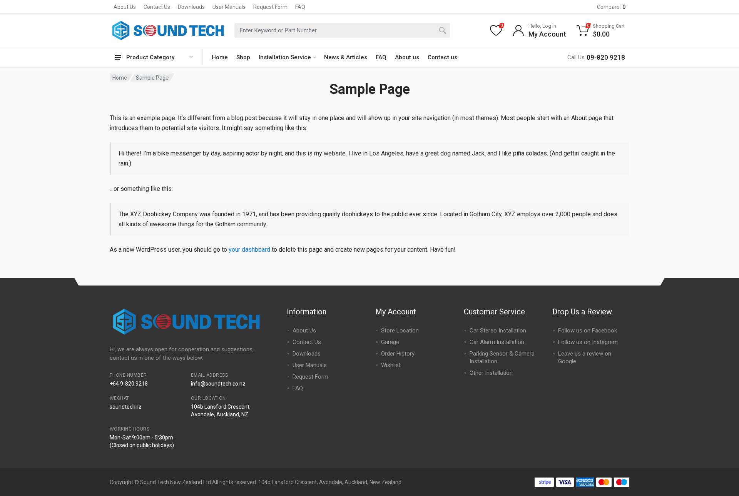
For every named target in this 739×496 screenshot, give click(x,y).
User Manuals (229, 7)
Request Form (270, 7)
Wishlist (391, 365)
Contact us (442, 57)
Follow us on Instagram (588, 342)
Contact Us (157, 7)
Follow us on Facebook (587, 330)
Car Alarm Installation (497, 342)
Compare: (611, 7)
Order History (398, 353)
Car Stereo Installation (498, 330)
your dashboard (249, 249)
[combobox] (342, 30)
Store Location (400, 330)
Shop (243, 57)
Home (220, 57)
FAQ (300, 7)
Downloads (191, 7)
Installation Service (285, 57)
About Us (125, 7)
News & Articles (345, 57)
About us (407, 57)
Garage (390, 342)
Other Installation (491, 372)
